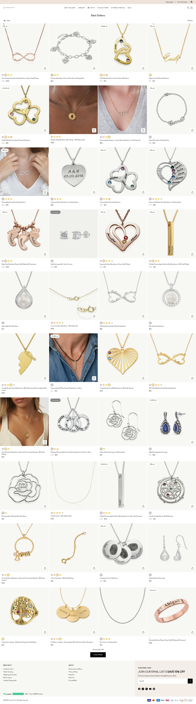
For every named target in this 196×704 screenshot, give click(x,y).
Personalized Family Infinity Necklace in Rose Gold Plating (20, 78)
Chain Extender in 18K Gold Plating (62, 578)
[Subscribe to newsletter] (190, 681)
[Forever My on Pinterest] (154, 689)
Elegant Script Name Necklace (159, 78)
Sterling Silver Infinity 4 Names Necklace (113, 326)
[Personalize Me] (45, 68)
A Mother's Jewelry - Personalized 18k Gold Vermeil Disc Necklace (72, 642)
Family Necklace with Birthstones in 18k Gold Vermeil (116, 388)
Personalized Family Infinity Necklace (13, 202)
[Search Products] (188, 8)
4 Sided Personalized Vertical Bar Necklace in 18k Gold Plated (169, 264)
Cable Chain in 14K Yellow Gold (61, 516)
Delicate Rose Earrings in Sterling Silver (112, 452)
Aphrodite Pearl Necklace (10, 326)
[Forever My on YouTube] (150, 689)
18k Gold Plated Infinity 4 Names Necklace (162, 388)
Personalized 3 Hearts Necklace (110, 202)
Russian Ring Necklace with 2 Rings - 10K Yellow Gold (68, 140)
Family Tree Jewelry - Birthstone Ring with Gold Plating (19, 642)
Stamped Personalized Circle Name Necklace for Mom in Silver (71, 452)
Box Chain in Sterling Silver (108, 642)
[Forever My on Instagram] (146, 689)
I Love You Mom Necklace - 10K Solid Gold (64, 326)
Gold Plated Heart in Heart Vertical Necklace (114, 78)
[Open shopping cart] (191, 8)
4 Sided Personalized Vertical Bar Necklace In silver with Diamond (121, 516)
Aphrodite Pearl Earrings (157, 578)
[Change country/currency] (190, 2)
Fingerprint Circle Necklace (109, 578)
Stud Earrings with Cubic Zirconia (61, 264)
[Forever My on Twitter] (143, 689)
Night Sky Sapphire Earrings (158, 452)
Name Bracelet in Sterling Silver (159, 140)
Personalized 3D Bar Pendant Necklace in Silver (66, 388)
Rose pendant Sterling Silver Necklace (14, 516)
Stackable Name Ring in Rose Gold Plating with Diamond (167, 640)
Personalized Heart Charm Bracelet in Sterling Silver (67, 78)
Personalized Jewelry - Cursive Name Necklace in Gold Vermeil (120, 140)
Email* (142, 681)
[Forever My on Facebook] (139, 689)
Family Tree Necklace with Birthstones (161, 516)
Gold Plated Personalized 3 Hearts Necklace (16, 140)
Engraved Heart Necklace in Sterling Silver (64, 202)
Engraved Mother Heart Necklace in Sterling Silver (165, 202)
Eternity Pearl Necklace (156, 326)
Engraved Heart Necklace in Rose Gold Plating (115, 264)
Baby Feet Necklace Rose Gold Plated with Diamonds (19, 264)
